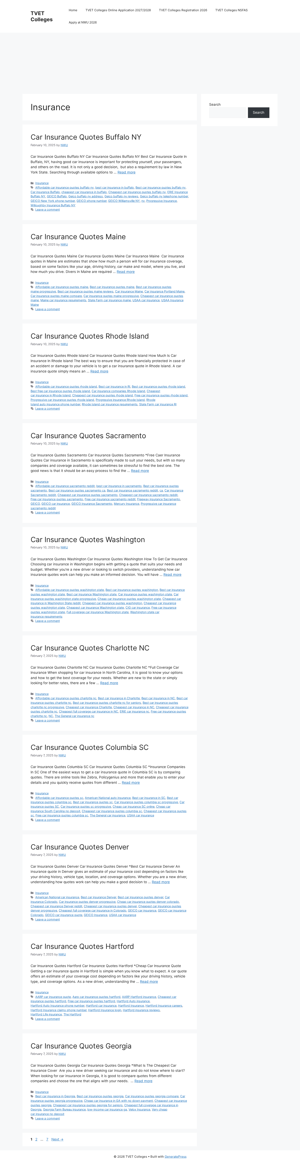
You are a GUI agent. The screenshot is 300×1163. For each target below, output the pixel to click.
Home (73, 10)
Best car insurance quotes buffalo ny (161, 187)
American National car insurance (57, 897)
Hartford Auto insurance (133, 1001)
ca (161, 490)
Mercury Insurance (126, 503)
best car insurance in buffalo (114, 187)
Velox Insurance (139, 1109)
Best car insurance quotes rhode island (158, 386)
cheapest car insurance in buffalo (84, 192)
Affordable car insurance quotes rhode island (66, 386)
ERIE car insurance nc (134, 711)
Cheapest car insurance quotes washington (112, 603)
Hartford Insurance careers (164, 1005)
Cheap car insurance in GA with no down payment (118, 1100)
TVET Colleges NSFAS (231, 10)
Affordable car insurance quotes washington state (69, 590)
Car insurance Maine (129, 291)
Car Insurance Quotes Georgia (81, 1046)
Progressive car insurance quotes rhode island (62, 399)
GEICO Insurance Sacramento (91, 503)
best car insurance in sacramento (119, 486)
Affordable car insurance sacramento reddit (65, 486)
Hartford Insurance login (104, 1010)
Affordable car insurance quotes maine (61, 287)
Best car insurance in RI (114, 386)
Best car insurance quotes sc (93, 802)
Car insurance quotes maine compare (56, 296)
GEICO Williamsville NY (124, 200)
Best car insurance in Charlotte (119, 698)
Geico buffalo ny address (85, 196)
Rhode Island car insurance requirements (110, 404)
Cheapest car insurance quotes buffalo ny (137, 192)
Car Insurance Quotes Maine (78, 236)
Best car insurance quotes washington (132, 590)
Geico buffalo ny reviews (121, 196)
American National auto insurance (108, 797)
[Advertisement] (144, 61)
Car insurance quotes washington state (145, 594)
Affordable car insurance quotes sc (59, 797)
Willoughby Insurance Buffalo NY (53, 205)
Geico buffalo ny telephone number (164, 196)
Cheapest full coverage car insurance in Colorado (92, 910)
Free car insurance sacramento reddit (110, 499)
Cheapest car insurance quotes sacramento (88, 495)
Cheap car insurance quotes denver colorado (148, 901)
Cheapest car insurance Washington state (95, 607)
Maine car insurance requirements (63, 300)
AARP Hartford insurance (139, 996)
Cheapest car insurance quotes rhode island (102, 395)
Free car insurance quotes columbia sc (62, 815)
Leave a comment (47, 209)
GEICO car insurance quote (63, 915)
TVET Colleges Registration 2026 (183, 10)
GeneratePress (176, 1157)
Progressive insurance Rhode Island (120, 399)
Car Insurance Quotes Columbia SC (90, 747)
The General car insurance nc (74, 716)
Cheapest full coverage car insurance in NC (88, 711)
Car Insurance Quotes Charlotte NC (90, 648)
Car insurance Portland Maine (164, 291)
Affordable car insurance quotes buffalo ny (64, 187)
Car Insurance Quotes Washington (88, 539)
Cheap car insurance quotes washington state (129, 598)
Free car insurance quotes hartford (91, 1001)
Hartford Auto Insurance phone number (57, 1005)
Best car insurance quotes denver (140, 897)
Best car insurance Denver (98, 897)
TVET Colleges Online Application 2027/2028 (118, 10)
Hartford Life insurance (46, 1014)
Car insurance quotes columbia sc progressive (146, 802)
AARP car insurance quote (53, 996)
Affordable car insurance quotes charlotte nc (65, 698)
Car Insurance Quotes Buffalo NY (86, 137)
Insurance (42, 183)
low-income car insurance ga (107, 1109)
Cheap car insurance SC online (133, 806)
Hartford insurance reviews (141, 1010)
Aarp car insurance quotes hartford (96, 996)
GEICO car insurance (55, 503)
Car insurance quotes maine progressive (111, 296)
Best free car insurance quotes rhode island (60, 391)
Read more (127, 172)
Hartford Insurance (131, 1005)
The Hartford (72, 1014)
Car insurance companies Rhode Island (118, 391)
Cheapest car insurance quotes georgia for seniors (88, 1105)
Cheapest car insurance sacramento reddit (148, 495)
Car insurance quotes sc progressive (86, 806)
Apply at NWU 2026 (83, 22)
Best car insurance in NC (158, 698)
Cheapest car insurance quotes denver (110, 906)
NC (51, 716)
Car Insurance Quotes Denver (80, 847)
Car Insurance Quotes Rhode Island (90, 336)
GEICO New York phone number (53, 200)
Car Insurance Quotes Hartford (82, 946)
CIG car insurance (138, 607)
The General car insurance (107, 815)
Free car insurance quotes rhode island (161, 395)
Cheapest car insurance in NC (133, 707)
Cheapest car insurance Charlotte (89, 707)
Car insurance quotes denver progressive (87, 901)
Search (215, 104)
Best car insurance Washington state (92, 594)
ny (143, 200)
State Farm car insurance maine (109, 300)
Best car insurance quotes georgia (100, 1096)
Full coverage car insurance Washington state (98, 612)
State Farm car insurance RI (158, 404)
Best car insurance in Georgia (55, 1096)
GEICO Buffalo (57, 196)
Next (57, 1139)
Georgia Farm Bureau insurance (64, 1109)
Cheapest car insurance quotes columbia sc (112, 811)
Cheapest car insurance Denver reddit (56, 906)
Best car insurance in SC (148, 797)
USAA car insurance (146, 300)
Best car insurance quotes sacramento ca (77, 490)
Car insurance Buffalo (45, 192)
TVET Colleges (42, 16)
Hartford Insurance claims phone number (59, 1010)
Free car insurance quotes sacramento (57, 499)
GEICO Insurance (95, 915)
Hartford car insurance (101, 1005)
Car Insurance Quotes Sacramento (88, 435)
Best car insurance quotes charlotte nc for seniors (107, 702)
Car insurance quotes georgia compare (152, 1096)
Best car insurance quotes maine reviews (85, 291)
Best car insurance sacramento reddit (132, 490)
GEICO (35, 503)
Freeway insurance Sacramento (158, 499)
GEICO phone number (92, 200)
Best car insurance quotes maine (112, 287)
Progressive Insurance (161, 200)
